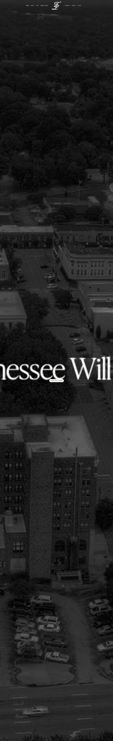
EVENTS (74, 5)
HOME (27, 5)
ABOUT (32, 5)
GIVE (37, 5)
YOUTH (79, 5)
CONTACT (67, 5)
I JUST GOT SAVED (57, 380)
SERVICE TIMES (44, 5)
